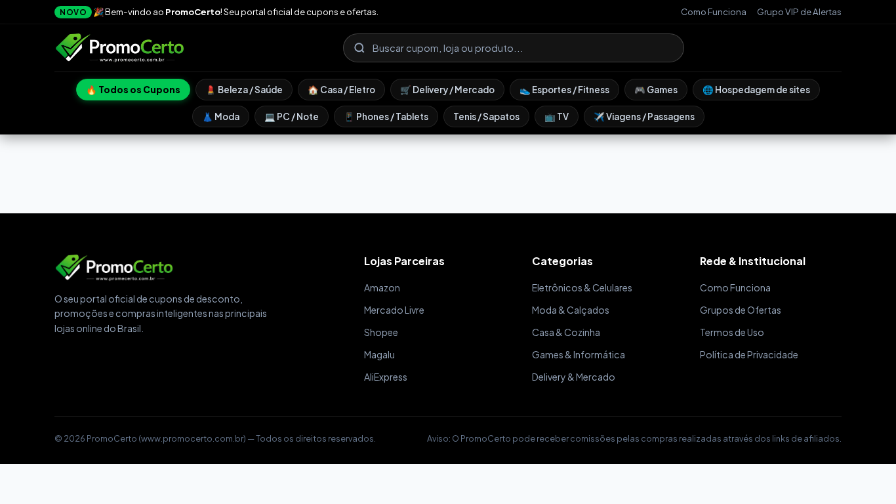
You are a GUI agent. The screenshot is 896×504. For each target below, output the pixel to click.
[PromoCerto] (196, 267)
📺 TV (556, 116)
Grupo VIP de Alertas (799, 11)
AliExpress (385, 377)
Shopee (381, 332)
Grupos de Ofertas (740, 310)
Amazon (382, 287)
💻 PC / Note (291, 116)
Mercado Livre (394, 310)
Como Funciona (713, 11)
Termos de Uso (732, 332)
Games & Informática (578, 354)
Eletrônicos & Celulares (582, 287)
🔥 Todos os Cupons (133, 89)
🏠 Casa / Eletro (341, 89)
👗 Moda (220, 116)
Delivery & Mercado (573, 377)
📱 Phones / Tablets (386, 116)
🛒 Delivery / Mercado (447, 89)
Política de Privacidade (749, 354)
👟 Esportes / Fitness (564, 89)
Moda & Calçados (570, 310)
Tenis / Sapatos (486, 116)
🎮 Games (656, 89)
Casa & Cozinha (566, 332)
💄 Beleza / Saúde (244, 89)
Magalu (379, 354)
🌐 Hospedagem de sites (756, 89)
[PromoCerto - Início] (119, 48)
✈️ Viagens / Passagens (644, 116)
